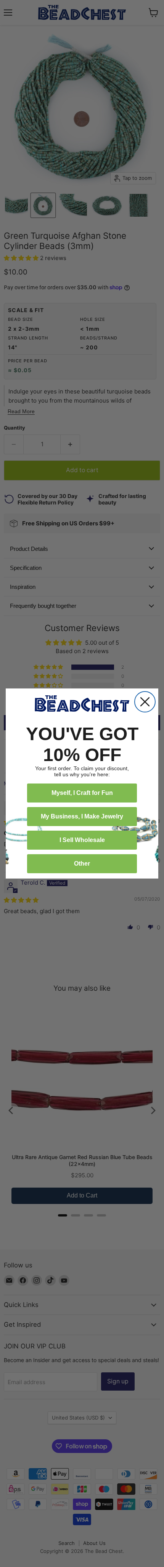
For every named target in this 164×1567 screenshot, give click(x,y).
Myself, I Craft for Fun (82, 793)
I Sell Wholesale (82, 840)
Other (82, 863)
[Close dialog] (145, 702)
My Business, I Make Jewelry (82, 816)
